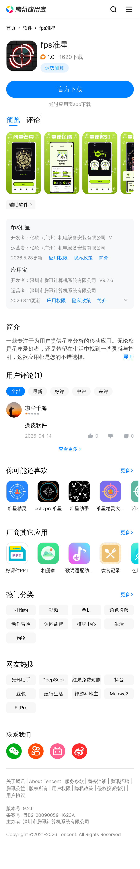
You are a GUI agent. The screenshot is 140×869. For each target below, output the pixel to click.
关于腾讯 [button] (15, 781)
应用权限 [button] (58, 258)
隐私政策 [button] (83, 258)
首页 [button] (11, 28)
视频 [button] (53, 610)
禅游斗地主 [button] (86, 693)
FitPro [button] (21, 707)
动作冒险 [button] (20, 624)
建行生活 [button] (53, 693)
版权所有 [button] (38, 788)
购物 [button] (21, 638)
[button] (26, 9)
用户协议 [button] (15, 795)
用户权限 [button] (61, 788)
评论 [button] (33, 119)
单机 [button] (86, 610)
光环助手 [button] (20, 679)
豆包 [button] (21, 693)
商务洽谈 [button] (97, 781)
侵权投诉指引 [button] (111, 788)
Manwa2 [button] (119, 693)
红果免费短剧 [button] (86, 679)
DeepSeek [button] (53, 679)
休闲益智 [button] (53, 624)
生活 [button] (119, 624)
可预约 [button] (21, 610)
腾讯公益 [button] (15, 788)
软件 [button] (27, 28)
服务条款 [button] (74, 781)
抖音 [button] (119, 679)
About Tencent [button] (45, 781)
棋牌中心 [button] (86, 624)
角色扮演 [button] (119, 610)
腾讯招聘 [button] (119, 781)
